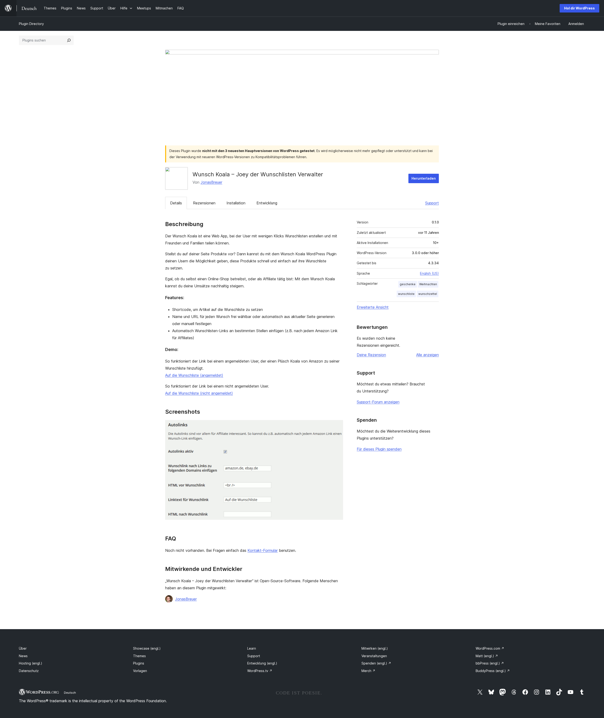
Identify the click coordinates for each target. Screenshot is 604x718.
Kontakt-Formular (262, 550)
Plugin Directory (31, 24)
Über (23, 648)
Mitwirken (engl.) (374, 648)
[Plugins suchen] (69, 40)
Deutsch (70, 692)
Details (176, 203)
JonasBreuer (211, 182)
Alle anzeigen (427, 354)
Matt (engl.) (487, 656)
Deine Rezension (371, 354)
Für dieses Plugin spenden (379, 449)
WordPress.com (490, 648)
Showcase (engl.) (147, 648)
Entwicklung (266, 203)
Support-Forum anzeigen (378, 402)
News (23, 656)
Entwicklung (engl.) (262, 663)
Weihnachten (428, 284)
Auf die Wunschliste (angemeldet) (194, 375)
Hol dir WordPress (579, 8)
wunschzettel (427, 294)
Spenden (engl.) (376, 663)
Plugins (138, 663)
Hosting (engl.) (30, 663)
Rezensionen (204, 203)
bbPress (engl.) (490, 663)
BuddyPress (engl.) (493, 671)
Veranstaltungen (374, 656)
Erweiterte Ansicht (373, 307)
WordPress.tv (259, 671)
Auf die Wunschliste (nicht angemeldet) (199, 393)
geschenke (407, 284)
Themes (139, 656)
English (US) (429, 273)
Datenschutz (29, 671)
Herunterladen (423, 178)
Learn (251, 648)
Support (432, 203)
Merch (368, 671)
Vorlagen (140, 671)
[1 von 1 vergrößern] (336, 426)
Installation (235, 203)
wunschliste (406, 294)
